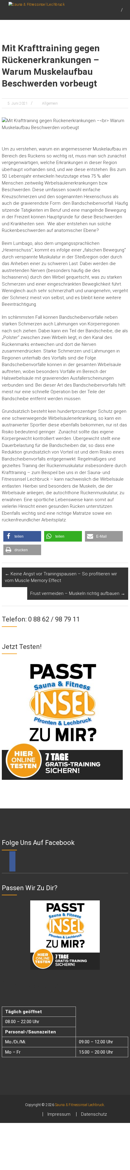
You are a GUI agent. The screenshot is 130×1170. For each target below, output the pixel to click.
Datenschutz (94, 1114)
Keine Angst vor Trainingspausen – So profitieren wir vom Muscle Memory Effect (61, 577)
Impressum (58, 1114)
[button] (22, 536)
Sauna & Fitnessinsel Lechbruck (79, 1105)
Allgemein (50, 103)
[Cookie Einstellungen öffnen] (45, 1166)
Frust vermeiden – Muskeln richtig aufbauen (77, 593)
